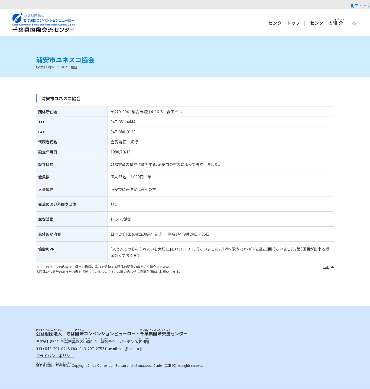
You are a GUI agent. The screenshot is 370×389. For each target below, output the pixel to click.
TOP (326, 266)
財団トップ (360, 5)
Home (40, 67)
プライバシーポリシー (55, 355)
